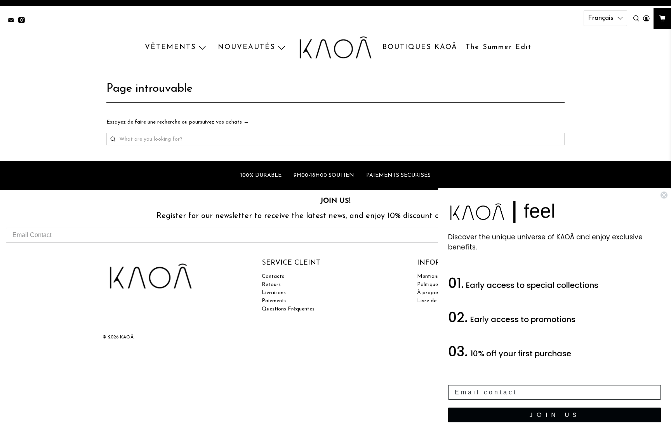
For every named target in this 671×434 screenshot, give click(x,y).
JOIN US (554, 414)
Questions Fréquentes (288, 309)
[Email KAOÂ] (13, 20)
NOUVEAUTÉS (246, 47)
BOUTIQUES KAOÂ (419, 47)
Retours (271, 285)
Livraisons (274, 293)
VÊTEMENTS (170, 47)
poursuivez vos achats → (219, 122)
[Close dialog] (664, 195)
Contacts (273, 276)
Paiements (274, 301)
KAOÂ (127, 337)
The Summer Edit (499, 47)
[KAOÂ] (335, 47)
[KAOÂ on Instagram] (23, 20)
